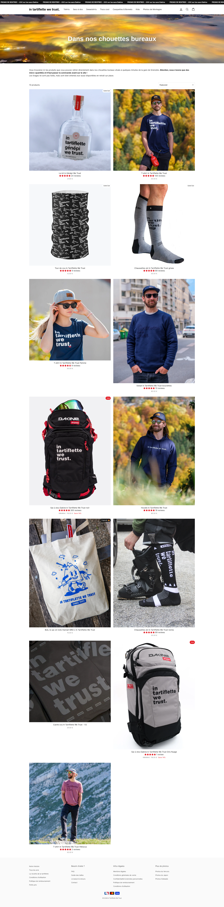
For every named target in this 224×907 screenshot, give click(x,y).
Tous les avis (34, 870)
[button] (65, 176)
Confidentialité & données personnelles (127, 879)
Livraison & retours (78, 879)
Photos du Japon (161, 875)
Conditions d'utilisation (37, 877)
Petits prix (33, 885)
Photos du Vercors (162, 871)
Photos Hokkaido (161, 879)
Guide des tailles (77, 875)
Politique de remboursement (39, 881)
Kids (138, 9)
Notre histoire (34, 866)
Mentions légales (119, 871)
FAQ (72, 871)
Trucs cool (104, 9)
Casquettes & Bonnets (122, 9)
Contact (74, 882)
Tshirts (67, 9)
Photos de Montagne (152, 9)
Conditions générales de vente (124, 875)
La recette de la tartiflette (39, 874)
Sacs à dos (78, 9)
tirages (36, 75)
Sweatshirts (91, 9)
